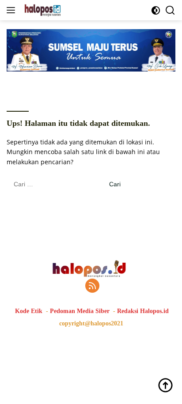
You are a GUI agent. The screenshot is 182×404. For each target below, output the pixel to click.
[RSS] (92, 286)
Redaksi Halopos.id (143, 311)
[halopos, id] (63, 10)
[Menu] (13, 10)
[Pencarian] (170, 10)
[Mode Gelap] (156, 10)
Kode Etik (28, 311)
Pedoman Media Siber (80, 311)
